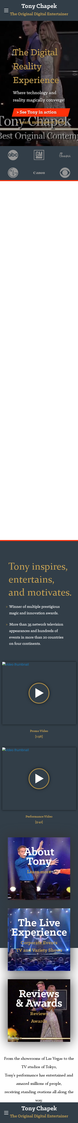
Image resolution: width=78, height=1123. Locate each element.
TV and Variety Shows (39, 950)
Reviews (39, 1013)
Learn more (39, 871)
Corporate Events (39, 942)
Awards (39, 1021)
